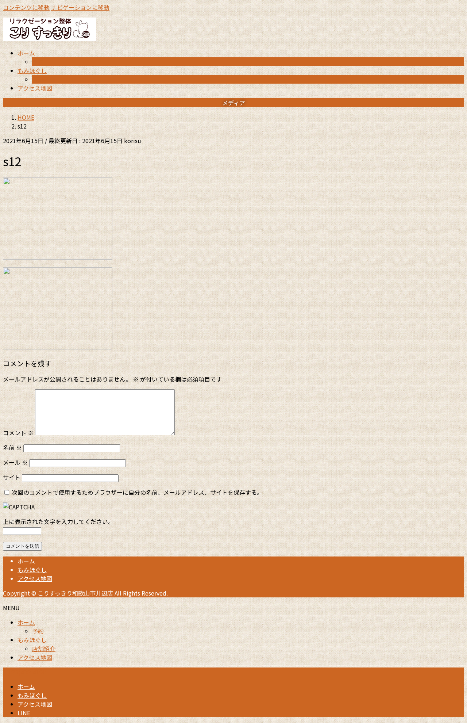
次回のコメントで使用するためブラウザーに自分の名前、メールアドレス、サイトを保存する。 (137, 492)
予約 (38, 61)
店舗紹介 (43, 79)
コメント (18, 432)
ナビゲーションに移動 (80, 7)
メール (15, 462)
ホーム (26, 560)
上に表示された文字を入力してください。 (58, 521)
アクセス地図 (35, 578)
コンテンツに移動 (26, 7)
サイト (11, 477)
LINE (24, 712)
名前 (12, 447)
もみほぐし (32, 569)
